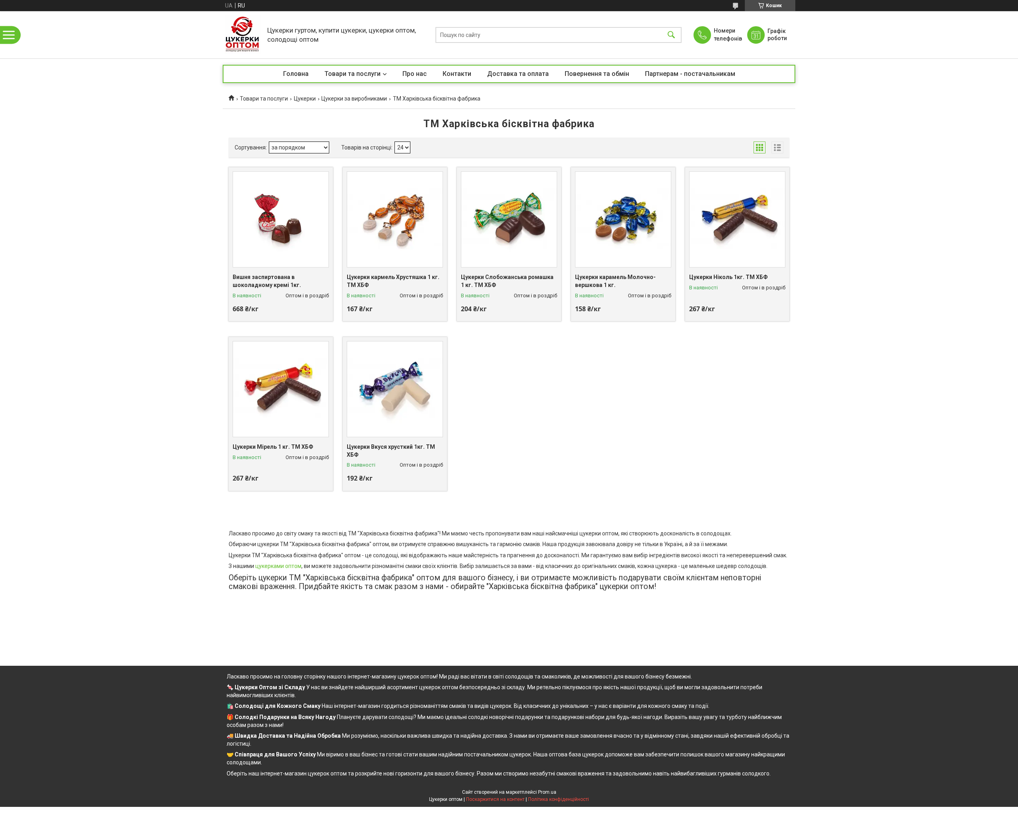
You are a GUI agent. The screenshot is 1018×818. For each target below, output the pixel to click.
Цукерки (305, 98)
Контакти (457, 74)
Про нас (414, 74)
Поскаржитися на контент (495, 799)
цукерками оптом (278, 566)
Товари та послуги (352, 74)
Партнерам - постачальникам (690, 74)
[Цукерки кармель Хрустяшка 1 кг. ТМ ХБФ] (395, 219)
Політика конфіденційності (558, 799)
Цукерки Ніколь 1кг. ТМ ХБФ (728, 277)
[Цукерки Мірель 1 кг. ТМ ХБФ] (281, 389)
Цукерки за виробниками (354, 98)
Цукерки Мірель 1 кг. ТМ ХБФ (273, 447)
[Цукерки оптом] (243, 34)
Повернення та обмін (597, 74)
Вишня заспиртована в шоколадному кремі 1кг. (267, 281)
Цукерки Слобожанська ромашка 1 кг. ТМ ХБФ (507, 281)
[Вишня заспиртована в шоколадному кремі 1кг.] (281, 219)
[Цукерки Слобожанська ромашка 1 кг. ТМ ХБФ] (509, 219)
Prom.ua (547, 792)
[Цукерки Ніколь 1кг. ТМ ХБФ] (737, 219)
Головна (296, 74)
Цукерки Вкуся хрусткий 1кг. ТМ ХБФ (391, 451)
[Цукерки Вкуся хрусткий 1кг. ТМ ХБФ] (395, 389)
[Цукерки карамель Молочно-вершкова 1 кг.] (623, 219)
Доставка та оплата (518, 74)
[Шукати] (671, 34)
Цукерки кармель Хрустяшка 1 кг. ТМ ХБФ (393, 281)
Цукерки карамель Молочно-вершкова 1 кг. (615, 281)
